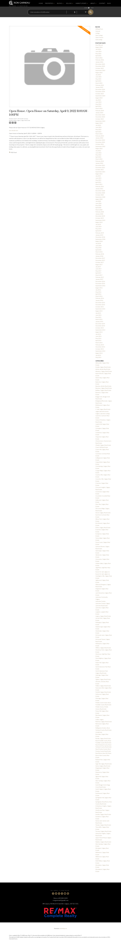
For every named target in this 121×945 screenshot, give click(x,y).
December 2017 (100, 258)
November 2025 (100, 66)
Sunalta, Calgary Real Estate (103, 814)
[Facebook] (53, 893)
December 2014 (100, 323)
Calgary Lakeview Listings (102, 413)
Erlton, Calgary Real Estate (102, 527)
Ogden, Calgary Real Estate (103, 679)
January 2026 (99, 62)
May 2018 (98, 247)
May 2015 (98, 317)
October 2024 (99, 93)
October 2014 (99, 328)
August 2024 (98, 98)
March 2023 (98, 133)
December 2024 (100, 89)
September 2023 (100, 121)
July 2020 (98, 201)
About (92, 3)
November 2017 (100, 260)
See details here (13, 130)
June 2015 (98, 315)
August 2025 (98, 72)
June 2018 (98, 245)
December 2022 (100, 140)
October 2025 (99, 68)
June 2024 (98, 102)
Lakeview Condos (100, 601)
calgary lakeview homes (102, 411)
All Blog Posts (99, 29)
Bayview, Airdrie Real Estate (103, 386)
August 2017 (98, 264)
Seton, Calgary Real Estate (102, 766)
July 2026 (98, 49)
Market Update (81, 3)
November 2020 (100, 193)
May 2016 (98, 292)
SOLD (92, 7)
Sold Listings (98, 39)
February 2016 (99, 298)
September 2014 (100, 330)
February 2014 (99, 345)
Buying (59, 3)
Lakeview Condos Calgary (102, 603)
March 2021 (98, 184)
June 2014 (98, 336)
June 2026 (98, 51)
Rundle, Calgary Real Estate (103, 738)
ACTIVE (85, 7)
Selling (69, 3)
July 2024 (98, 100)
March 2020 (98, 209)
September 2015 (100, 309)
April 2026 (98, 55)
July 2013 (98, 355)
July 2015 (98, 313)
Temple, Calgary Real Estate (103, 825)
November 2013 (100, 347)
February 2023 (99, 136)
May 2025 (98, 79)
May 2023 (98, 129)
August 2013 (98, 353)
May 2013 (98, 357)
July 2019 (98, 224)
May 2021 (98, 180)
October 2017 (99, 262)
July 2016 (98, 290)
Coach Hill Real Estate (101, 447)
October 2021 (99, 169)
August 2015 (98, 311)
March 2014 (98, 342)
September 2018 (100, 239)
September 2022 (100, 146)
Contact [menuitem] (102, 3)
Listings (97, 33)
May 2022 (98, 155)
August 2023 (98, 123)
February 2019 (99, 233)
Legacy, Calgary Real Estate (103, 616)
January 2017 (99, 279)
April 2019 (98, 230)
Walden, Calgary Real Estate (103, 842)
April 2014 (98, 340)
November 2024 (100, 91)
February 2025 (99, 85)
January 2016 (99, 300)
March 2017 (98, 275)
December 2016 (100, 281)
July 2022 (98, 150)
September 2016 (100, 285)
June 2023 (98, 127)
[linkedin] (59, 893)
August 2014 (98, 332)
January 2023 (99, 138)
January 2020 (99, 214)
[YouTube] (65, 893)
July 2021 (98, 176)
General (97, 31)
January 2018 (99, 256)
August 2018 (98, 241)
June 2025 (98, 76)
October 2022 (99, 144)
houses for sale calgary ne (102, 572)
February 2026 (99, 60)
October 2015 (99, 306)
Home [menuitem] (41, 3)
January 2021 (99, 188)
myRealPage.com (63, 928)
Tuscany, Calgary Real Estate (103, 831)
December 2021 (100, 165)
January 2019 (99, 235)
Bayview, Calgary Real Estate (103, 388)
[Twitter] (56, 893)
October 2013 (99, 349)
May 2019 (98, 228)
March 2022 (98, 159)
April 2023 (98, 131)
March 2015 (98, 319)
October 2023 (99, 119)
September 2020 (100, 197)
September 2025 (100, 70)
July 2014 (98, 334)
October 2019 (99, 218)
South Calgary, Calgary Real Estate (22, 120)
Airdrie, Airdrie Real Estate (102, 369)
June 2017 (98, 268)
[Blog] (68, 893)
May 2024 (98, 104)
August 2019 (98, 222)
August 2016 (98, 288)
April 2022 (98, 157)
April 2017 (98, 273)
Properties (49, 3)
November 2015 (100, 304)
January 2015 (99, 321)
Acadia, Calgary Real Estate (103, 367)
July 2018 (98, 243)
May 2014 (98, 338)
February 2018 (99, 254)
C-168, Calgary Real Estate (102, 409)
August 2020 (98, 199)
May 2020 (98, 205)
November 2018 (100, 237)
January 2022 (99, 163)
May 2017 (98, 271)
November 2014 (100, 325)
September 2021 (100, 171)
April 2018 (98, 250)
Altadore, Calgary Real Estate (103, 371)
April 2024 (98, 106)
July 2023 (98, 125)
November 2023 (100, 117)
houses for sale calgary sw (102, 574)
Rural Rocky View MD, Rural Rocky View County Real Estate (103, 755)
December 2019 (100, 216)
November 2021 (100, 167)
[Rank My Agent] (62, 893)
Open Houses (99, 37)
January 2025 (99, 87)
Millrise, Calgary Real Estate (103, 647)
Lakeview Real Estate (101, 605)
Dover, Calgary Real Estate (103, 512)
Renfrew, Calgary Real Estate (103, 721)
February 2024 (99, 110)
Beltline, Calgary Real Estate (103, 390)
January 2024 (99, 112)
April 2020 (98, 207)
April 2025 (98, 81)
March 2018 (98, 252)
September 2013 (100, 351)
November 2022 (100, 142)
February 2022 (99, 161)
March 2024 (98, 108)
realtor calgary (99, 719)
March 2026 (98, 58)
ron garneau (98, 732)
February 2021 (99, 186)
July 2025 (98, 74)
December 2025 (100, 64)
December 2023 (100, 114)
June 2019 (98, 226)
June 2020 (98, 203)
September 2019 (100, 220)
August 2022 (98, 148)
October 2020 (99, 195)
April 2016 (98, 294)
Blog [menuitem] (109, 3)
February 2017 (99, 277)
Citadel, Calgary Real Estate (103, 445)
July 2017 (98, 266)
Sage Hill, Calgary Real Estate (103, 764)
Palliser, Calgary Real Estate (103, 685)
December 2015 (100, 302)
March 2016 (98, 296)
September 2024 (100, 95)
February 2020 (99, 212)
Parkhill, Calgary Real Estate (103, 692)
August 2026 (98, 47)
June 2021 (98, 178)
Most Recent (99, 45)
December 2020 (100, 190)
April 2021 (98, 182)
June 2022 (98, 153)
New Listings (99, 35)
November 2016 (100, 283)
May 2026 (98, 53)
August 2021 (98, 174)
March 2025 (98, 83)
